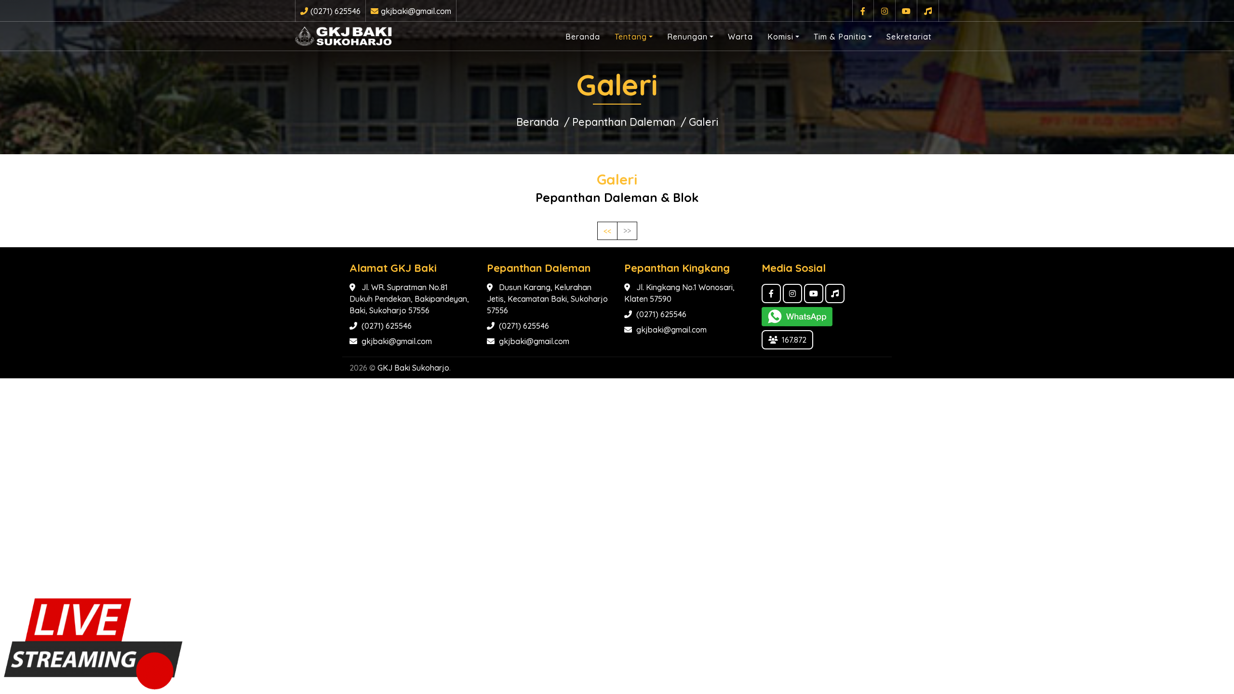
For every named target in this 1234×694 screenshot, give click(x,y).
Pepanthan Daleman (623, 122)
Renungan (687, 36)
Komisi (780, 36)
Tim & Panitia (840, 36)
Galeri (703, 122)
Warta (740, 36)
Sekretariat (909, 36)
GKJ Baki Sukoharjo (413, 368)
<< (607, 231)
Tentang (631, 36)
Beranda (582, 36)
